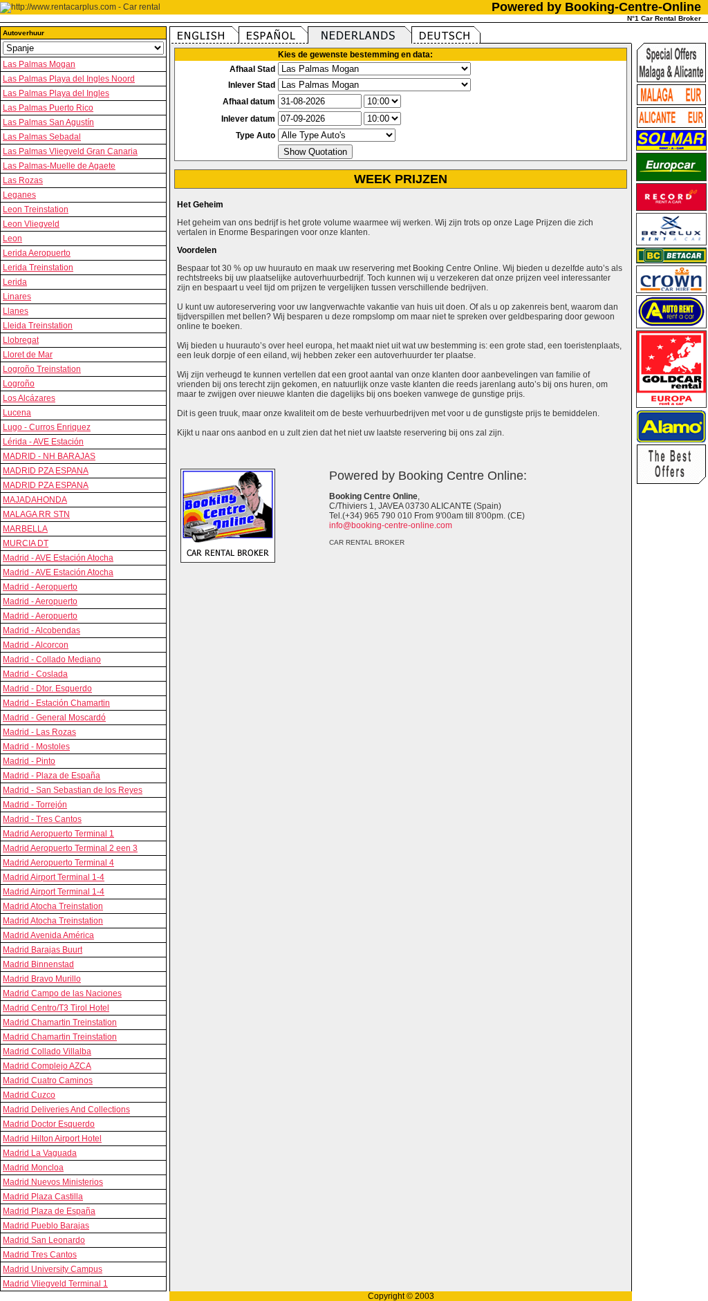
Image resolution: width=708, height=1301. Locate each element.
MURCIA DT (25, 543)
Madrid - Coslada (35, 674)
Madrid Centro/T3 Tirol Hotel (56, 1008)
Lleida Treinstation (38, 325)
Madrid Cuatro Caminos (48, 1080)
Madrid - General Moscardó (54, 717)
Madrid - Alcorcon (35, 645)
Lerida (15, 282)
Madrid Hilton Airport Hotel (52, 1138)
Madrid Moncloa (33, 1167)
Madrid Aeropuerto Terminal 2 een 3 (70, 848)
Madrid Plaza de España (49, 1211)
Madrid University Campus (52, 1269)
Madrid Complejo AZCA (47, 1066)
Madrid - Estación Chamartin (56, 703)
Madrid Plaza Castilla (43, 1196)
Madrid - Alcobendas (41, 630)
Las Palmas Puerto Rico (48, 108)
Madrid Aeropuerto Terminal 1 (58, 834)
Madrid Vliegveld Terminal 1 (55, 1284)
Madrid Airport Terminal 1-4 (53, 877)
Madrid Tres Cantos (40, 1255)
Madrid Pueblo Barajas (46, 1225)
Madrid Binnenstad (38, 964)
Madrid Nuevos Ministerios (53, 1182)
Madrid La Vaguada (40, 1153)
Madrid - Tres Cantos (42, 819)
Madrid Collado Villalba (47, 1051)
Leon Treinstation (35, 209)
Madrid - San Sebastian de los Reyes (72, 790)
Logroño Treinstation (42, 369)
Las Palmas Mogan (39, 64)
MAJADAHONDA (35, 500)
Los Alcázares (29, 398)
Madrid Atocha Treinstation (53, 906)
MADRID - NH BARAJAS (49, 456)
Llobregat (21, 340)
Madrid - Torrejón (35, 804)
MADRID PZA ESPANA (45, 471)
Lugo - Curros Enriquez (47, 427)
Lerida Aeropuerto (37, 253)
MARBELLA (25, 529)
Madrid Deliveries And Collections (66, 1109)
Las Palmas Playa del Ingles (56, 93)
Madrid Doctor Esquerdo (49, 1124)
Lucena (17, 413)
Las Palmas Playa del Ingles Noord (69, 79)
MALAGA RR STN (36, 514)
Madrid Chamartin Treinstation (60, 1022)
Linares (17, 296)
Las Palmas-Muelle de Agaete (59, 166)
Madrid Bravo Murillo (42, 979)
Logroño (19, 384)
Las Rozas (23, 180)
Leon (12, 238)
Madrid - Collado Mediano (52, 659)
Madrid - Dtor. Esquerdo (47, 688)
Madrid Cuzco (29, 1095)
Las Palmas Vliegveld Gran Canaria (70, 151)
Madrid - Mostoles (36, 746)
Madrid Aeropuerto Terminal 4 (58, 863)
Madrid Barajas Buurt (42, 950)
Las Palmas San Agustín (48, 122)
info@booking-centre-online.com (390, 525)
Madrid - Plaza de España (51, 775)
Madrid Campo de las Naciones (62, 993)
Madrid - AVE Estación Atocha (58, 558)
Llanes (15, 311)
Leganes (19, 195)
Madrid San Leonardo (44, 1240)
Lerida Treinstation (38, 267)
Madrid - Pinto (29, 761)
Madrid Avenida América (48, 935)
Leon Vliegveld (31, 224)
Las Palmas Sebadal (42, 137)
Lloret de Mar (28, 354)
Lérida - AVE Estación (43, 442)
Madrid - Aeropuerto (40, 587)
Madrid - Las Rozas (39, 732)
